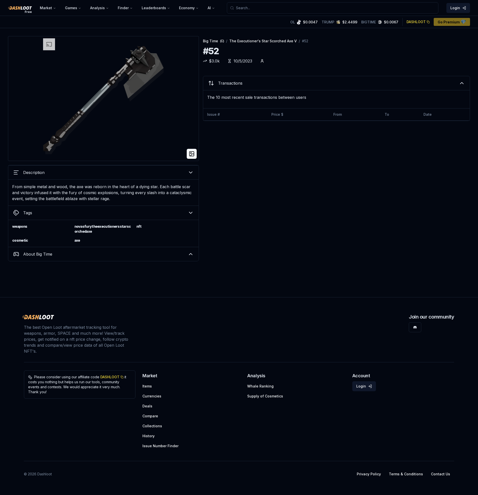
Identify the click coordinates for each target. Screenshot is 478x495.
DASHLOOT (416, 22)
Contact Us (440, 474)
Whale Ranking (260, 386)
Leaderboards (154, 8)
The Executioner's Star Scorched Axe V (263, 41)
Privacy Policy (369, 474)
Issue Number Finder (160, 446)
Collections (152, 426)
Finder (123, 8)
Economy (187, 8)
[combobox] (335, 7)
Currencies (151, 396)
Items (147, 386)
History (148, 436)
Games (71, 8)
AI (209, 8)
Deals (147, 406)
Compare (150, 416)
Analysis (97, 8)
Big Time (210, 41)
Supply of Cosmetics (265, 396)
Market (46, 8)
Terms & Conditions (406, 474)
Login (455, 8)
